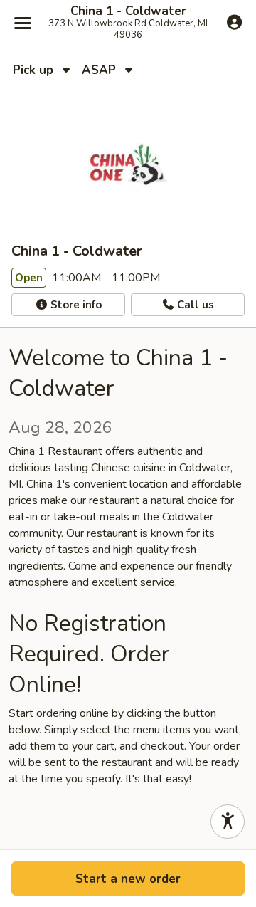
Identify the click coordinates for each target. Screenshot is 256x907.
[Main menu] (23, 23)
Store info (75, 305)
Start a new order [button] (128, 879)
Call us (194, 305)
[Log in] (234, 22)
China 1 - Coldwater (128, 11)
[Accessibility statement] (227, 821)
